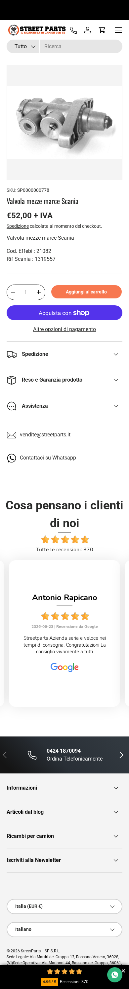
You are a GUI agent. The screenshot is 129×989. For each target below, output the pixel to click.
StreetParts (31, 951)
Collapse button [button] (123, 970)
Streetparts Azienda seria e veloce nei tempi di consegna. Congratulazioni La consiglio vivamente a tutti (64, 645)
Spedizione (18, 226)
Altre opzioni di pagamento (64, 329)
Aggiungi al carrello (86, 291)
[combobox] (64, 46)
